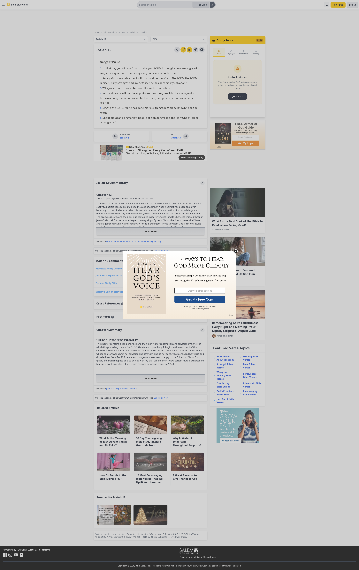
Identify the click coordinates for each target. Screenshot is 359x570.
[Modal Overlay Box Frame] (179, 285)
